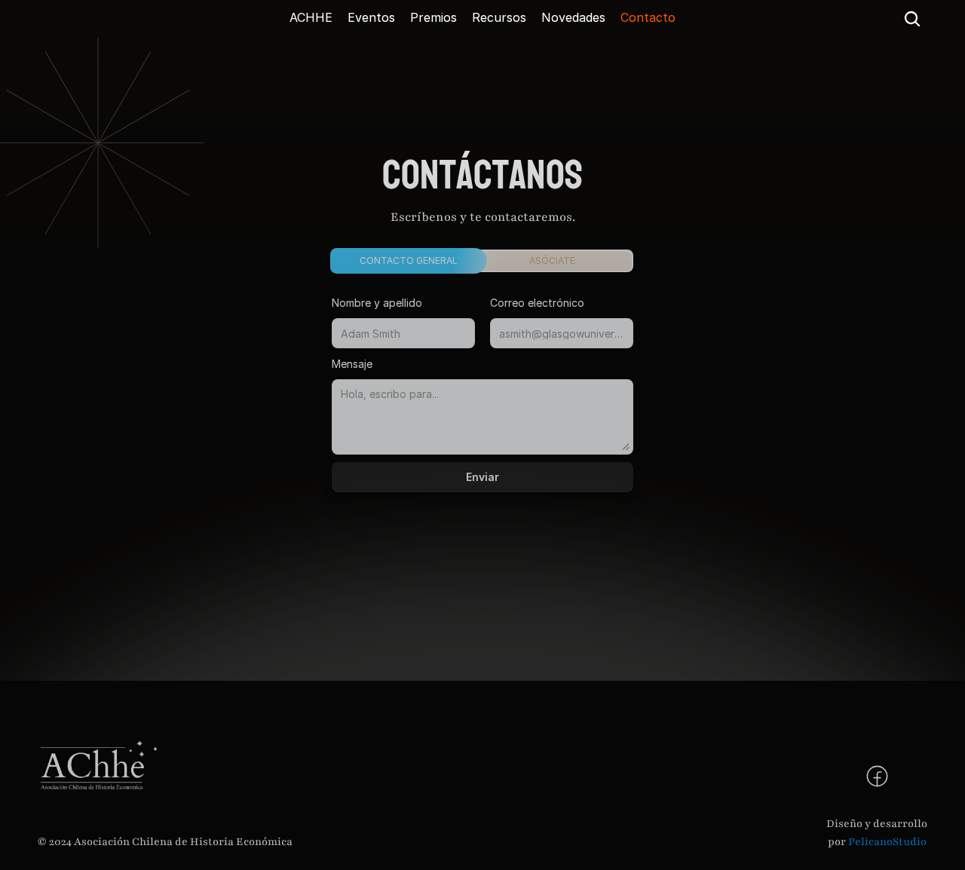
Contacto (648, 17)
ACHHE (311, 17)
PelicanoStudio (887, 842)
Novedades (573, 17)
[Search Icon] (912, 19)
